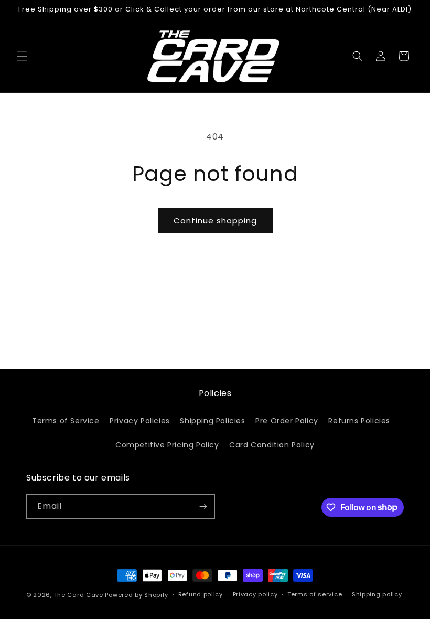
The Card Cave (78, 595)
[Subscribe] (202, 506)
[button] (22, 56)
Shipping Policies (212, 420)
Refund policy (200, 594)
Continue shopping (215, 220)
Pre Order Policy (286, 420)
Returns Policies (359, 420)
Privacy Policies (140, 420)
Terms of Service (66, 420)
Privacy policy (255, 594)
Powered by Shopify (136, 595)
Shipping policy (377, 594)
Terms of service (314, 594)
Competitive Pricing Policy (167, 445)
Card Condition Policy (272, 445)
